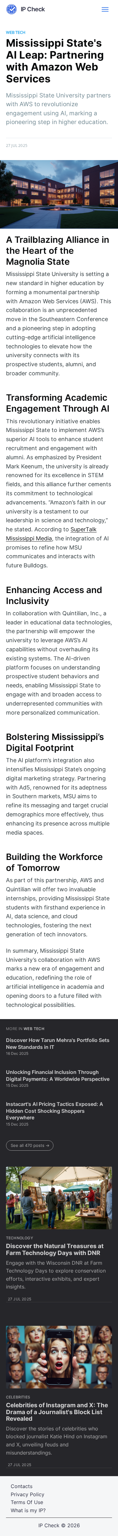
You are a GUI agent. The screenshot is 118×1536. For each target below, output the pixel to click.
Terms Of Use (27, 1502)
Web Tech (15, 32)
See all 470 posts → (30, 1145)
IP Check (48, 1525)
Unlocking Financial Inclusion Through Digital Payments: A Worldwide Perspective (58, 1075)
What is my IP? (28, 1510)
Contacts (21, 1486)
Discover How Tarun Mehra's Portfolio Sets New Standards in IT (58, 1043)
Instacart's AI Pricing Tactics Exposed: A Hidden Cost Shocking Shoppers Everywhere (54, 1111)
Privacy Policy (27, 1494)
